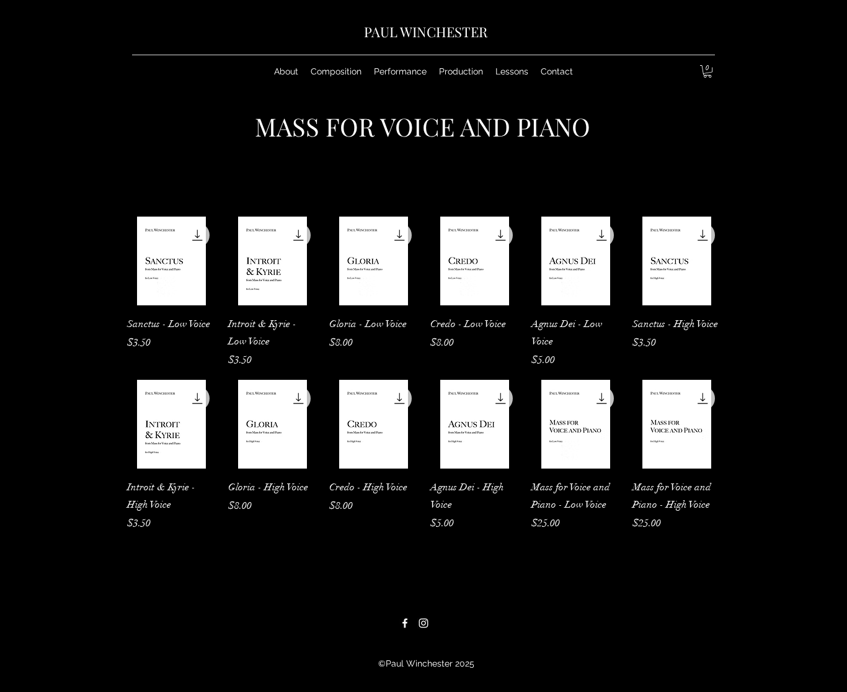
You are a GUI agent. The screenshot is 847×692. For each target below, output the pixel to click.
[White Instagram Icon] (423, 623)
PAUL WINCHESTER (425, 31)
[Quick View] (171, 261)
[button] (336, 71)
